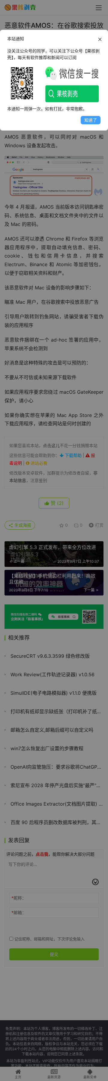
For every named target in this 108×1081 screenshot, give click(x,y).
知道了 (90, 119)
